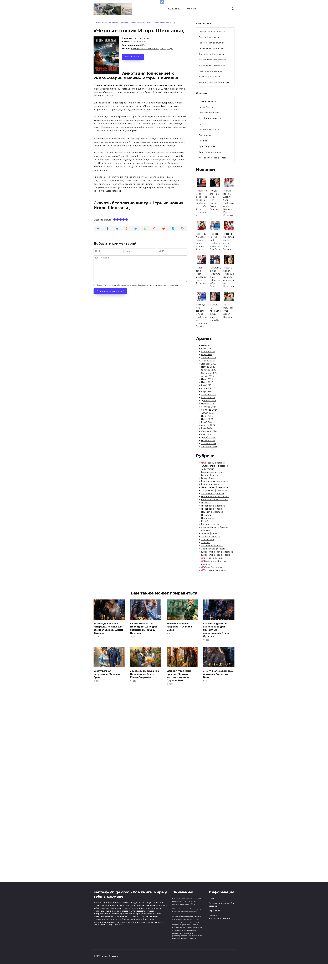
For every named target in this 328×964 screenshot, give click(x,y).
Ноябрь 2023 (208, 440)
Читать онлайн (133, 56)
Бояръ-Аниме (206, 107)
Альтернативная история (132, 23)
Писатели (206, 515)
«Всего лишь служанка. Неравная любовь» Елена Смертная (145, 674)
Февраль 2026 (208, 357)
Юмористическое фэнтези (213, 158)
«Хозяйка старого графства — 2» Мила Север (179, 626)
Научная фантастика (209, 76)
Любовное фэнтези (209, 129)
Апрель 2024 (208, 425)
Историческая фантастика (212, 59)
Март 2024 (206, 428)
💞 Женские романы (212, 558)
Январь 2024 (208, 434)
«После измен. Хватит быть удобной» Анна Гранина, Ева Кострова (228, 203)
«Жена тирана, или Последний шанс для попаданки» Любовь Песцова (143, 628)
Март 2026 (206, 354)
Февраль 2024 (209, 431)
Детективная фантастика (211, 48)
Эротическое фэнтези (210, 152)
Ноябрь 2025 (208, 367)
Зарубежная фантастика (211, 54)
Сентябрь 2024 (209, 410)
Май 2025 (206, 385)
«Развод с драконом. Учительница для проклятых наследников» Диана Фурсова (216, 630)
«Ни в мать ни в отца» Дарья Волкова (228, 311)
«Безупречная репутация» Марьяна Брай (107, 674)
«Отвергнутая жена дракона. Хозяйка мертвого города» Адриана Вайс (179, 676)
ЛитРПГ (203, 124)
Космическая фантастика (212, 65)
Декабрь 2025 (208, 364)
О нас (211, 898)
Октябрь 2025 (208, 370)
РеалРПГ (203, 141)
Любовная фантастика (210, 71)
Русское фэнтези (207, 146)
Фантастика (174, 9)
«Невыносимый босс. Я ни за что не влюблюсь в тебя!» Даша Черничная (201, 203)
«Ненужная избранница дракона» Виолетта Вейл (218, 674)
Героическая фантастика (211, 43)
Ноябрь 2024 (208, 404)
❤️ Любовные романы (213, 463)
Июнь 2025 (207, 382)
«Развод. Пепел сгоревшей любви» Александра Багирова (228, 277)
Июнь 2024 (207, 419)
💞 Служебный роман (212, 567)
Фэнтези (191, 9)
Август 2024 (207, 413)
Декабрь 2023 (208, 437)
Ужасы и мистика (210, 536)
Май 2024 (206, 422)
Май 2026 (206, 348)
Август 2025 (207, 376)
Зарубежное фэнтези (210, 118)
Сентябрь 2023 (209, 446)
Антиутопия (207, 469)
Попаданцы (166, 48)
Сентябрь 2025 (209, 373)
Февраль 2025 (208, 394)
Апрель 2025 (208, 388)
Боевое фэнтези (207, 101)
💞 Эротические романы (214, 570)
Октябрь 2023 (208, 443)
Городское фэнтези (209, 112)
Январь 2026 (208, 361)
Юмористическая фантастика (214, 82)
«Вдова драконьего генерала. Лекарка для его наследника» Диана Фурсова (108, 628)
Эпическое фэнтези (212, 545)
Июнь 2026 (207, 345)
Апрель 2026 (208, 351)
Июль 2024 (207, 416)
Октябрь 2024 (208, 407)
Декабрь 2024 (208, 400)
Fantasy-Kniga (100, 23)
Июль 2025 (207, 379)
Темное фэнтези (210, 533)
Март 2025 (206, 391)
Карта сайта (214, 911)
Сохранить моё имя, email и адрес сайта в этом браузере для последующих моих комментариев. (138, 285)
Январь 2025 (208, 397)
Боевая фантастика (209, 37)
